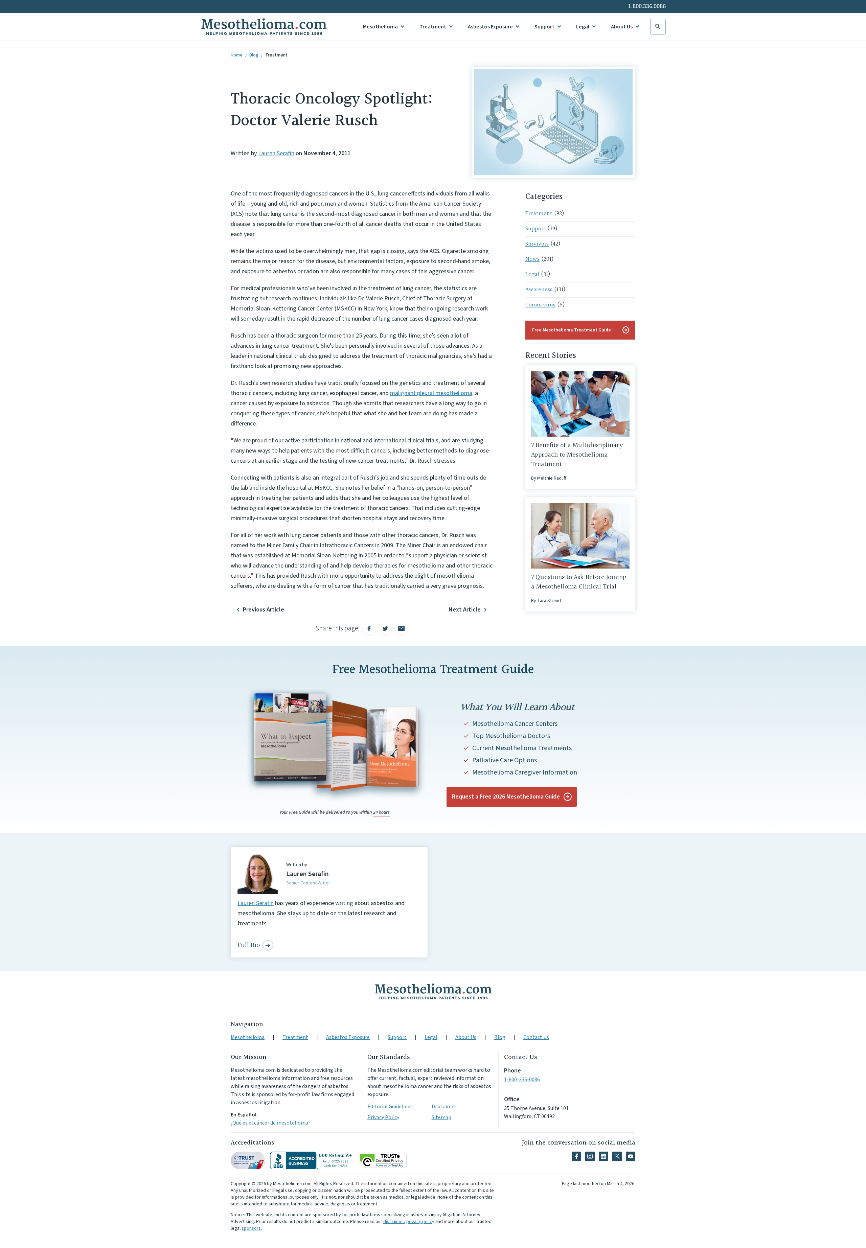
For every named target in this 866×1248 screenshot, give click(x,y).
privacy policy (420, 1221)
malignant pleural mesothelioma (431, 393)
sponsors (251, 1228)
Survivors (537, 244)
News (532, 259)
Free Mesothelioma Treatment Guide (581, 330)
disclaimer (393, 1221)
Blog (253, 55)
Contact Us (536, 1037)
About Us (622, 26)
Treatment (432, 26)
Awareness (538, 290)
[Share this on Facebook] (369, 628)
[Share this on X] (385, 628)
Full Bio (248, 945)
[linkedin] (603, 1156)
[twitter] (617, 1156)
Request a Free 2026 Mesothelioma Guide (506, 796)
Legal (582, 26)
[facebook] (576, 1156)
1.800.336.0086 (647, 6)
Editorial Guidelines (390, 1106)
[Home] (433, 991)
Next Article (465, 609)
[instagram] (590, 1156)
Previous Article (263, 609)
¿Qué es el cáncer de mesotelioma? (271, 1123)
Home (237, 55)
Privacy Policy (383, 1117)
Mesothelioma (380, 26)
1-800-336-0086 (522, 1079)
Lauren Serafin (276, 153)
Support (544, 26)
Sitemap (441, 1117)
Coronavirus (540, 305)
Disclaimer (444, 1106)
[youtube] (630, 1156)
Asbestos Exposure (490, 26)
